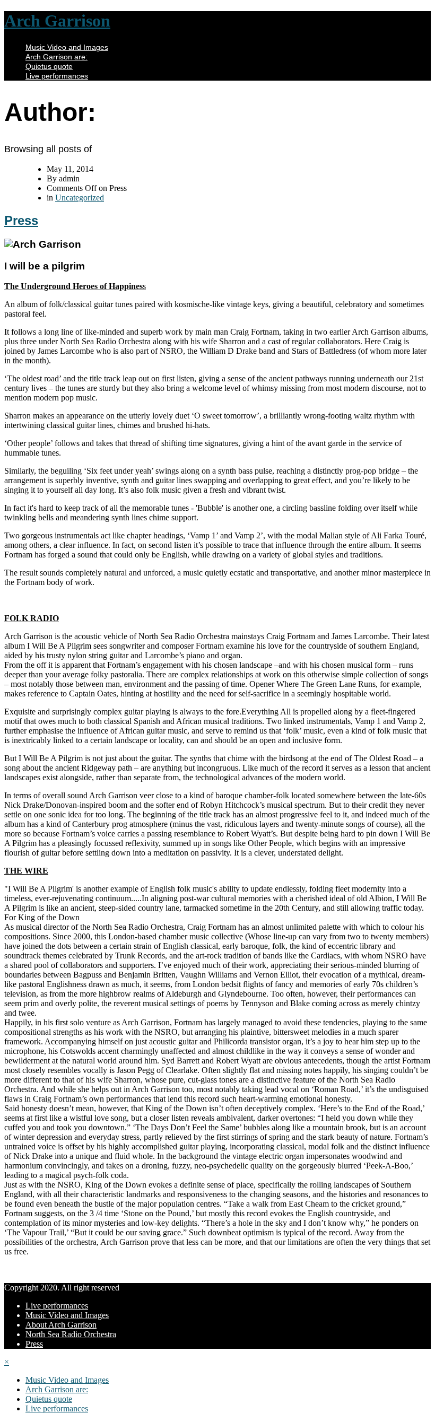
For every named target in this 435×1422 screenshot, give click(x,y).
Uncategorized (79, 197)
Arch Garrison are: (56, 57)
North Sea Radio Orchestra (70, 1334)
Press (21, 220)
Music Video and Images (66, 47)
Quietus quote (49, 66)
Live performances (56, 76)
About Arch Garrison (61, 1324)
